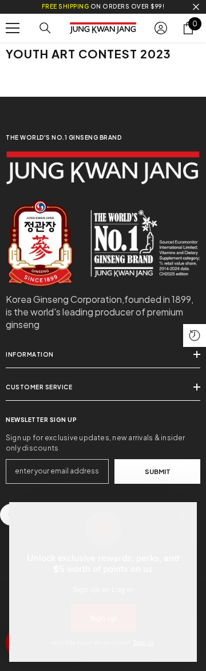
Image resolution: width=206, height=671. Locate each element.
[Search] (45, 28)
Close (196, 7)
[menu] (12, 28)
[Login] (160, 28)
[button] (194, 335)
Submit (158, 471)
